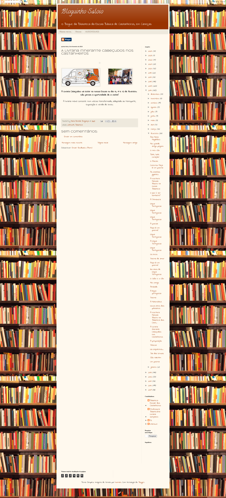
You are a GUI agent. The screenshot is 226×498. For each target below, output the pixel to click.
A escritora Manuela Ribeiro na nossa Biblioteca (155, 183)
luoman (118, 482)
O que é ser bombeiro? (155, 194)
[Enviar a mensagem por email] (106, 121)
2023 (150, 55)
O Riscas (154, 161)
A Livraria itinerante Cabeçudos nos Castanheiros (156, 332)
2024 (150, 51)
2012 (150, 376)
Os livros (153, 254)
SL (151, 420)
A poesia (154, 223)
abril (153, 124)
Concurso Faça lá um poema (156, 166)
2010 (150, 385)
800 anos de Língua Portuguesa (155, 272)
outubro (154, 102)
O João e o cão (157, 278)
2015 (150, 86)
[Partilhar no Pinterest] (115, 121)
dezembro (155, 94)
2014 (150, 90)
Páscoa (153, 345)
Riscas (78, 31)
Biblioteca (79, 125)
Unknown (153, 424)
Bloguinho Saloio (82, 12)
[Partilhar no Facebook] (113, 121)
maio (153, 120)
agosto (154, 107)
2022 (150, 59)
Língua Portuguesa (155, 205)
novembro (155, 98)
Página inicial (65, 31)
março (154, 129)
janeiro (154, 367)
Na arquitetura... (156, 349)
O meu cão (155, 150)
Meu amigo (154, 282)
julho (153, 111)
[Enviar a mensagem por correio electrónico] (101, 121)
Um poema (155, 361)
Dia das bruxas (157, 353)
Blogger (141, 482)
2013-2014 (70, 125)
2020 (150, 68)
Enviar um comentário (73, 136)
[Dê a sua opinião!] (108, 121)
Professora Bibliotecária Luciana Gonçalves (155, 413)
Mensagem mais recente (72, 142)
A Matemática (156, 301)
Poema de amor (157, 258)
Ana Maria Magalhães (155, 138)
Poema (153, 297)
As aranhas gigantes (155, 173)
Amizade (153, 286)
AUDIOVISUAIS (92, 31)
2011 (150, 381)
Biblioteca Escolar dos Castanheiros (155, 403)
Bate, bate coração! (154, 156)
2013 (150, 372)
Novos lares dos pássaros (157, 307)
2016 (150, 81)
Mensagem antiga (130, 142)
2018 (150, 73)
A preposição (156, 341)
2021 (150, 64)
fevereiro (155, 133)
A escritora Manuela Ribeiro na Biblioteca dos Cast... (157, 317)
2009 (150, 390)
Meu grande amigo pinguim (156, 145)
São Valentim (155, 357)
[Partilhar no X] (111, 121)
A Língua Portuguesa (155, 242)
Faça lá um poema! (155, 229)
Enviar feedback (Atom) (82, 147)
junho (153, 116)
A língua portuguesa (155, 292)
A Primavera (155, 199)
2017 (150, 77)
